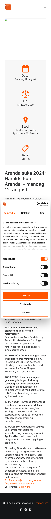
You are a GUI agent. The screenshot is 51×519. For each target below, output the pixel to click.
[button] (45, 7)
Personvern (41, 503)
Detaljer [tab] (25, 213)
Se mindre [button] (24, 486)
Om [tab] (42, 213)
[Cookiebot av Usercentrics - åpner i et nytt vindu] (36, 204)
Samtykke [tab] (9, 213)
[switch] (44, 267)
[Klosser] (8, 7)
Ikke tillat (25, 313)
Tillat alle (25, 295)
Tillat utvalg (25, 304)
